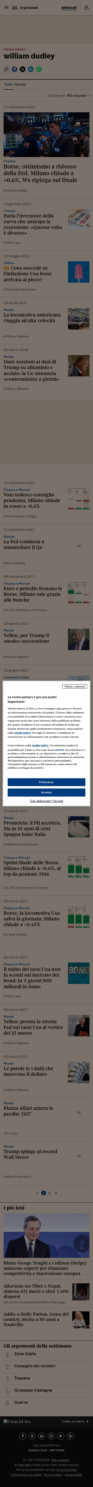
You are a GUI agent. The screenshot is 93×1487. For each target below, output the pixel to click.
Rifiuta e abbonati (75, 686)
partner (60, 749)
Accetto (46, 792)
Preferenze (46, 782)
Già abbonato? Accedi (46, 801)
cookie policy (22, 732)
